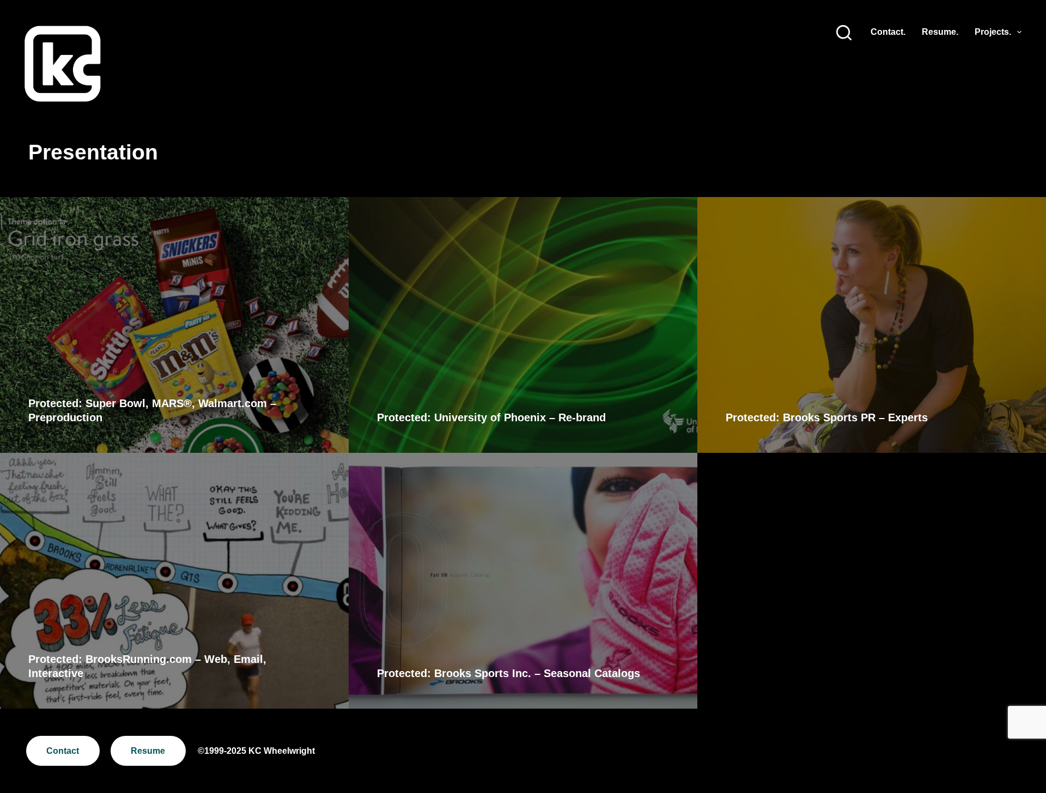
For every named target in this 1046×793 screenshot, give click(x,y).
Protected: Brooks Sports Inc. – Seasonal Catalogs (508, 673)
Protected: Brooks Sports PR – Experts (827, 417)
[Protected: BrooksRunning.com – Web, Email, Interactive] (174, 581)
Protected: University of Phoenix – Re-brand (491, 417)
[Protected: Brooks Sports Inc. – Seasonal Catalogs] (523, 581)
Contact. (888, 31)
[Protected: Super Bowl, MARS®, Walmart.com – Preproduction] (174, 325)
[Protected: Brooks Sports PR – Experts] (871, 325)
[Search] (844, 32)
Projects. (993, 31)
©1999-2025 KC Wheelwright (256, 750)
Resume (148, 750)
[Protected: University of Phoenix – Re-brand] (523, 325)
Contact (62, 750)
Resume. (940, 31)
